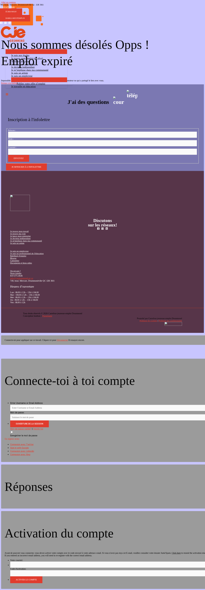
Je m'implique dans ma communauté (26, 241)
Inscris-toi (38, 429)
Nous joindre (15, 273)
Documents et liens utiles (21, 263)
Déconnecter (62, 340)
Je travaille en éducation (23, 86)
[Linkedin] (9, 23)
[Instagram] (5, 23)
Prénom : (12, 130)
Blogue (13, 258)
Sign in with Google (19, 448)
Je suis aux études (20, 55)
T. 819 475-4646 (7, 7)
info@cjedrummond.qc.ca (21, 278)
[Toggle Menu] (36, 51)
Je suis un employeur (21, 75)
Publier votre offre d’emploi (31, 83)
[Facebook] (1, 23)
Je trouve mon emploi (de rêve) (27, 58)
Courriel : (12, 147)
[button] (11, 11)
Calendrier (14, 261)
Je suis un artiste (19, 73)
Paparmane (47, 316)
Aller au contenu (8, 2)
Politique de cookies (148, 321)
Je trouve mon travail (19, 231)
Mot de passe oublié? (20, 429)
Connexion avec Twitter (22, 444)
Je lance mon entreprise (23, 64)
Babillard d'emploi (18, 256)
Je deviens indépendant (23, 67)
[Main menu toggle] (7, 94)
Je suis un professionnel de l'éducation (27, 253)
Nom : (11, 139)
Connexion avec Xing (20, 454)
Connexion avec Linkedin (22, 451)
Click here (176, 553)
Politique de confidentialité (170, 321)
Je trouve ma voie (20, 61)
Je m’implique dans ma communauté (29, 70)
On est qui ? (15, 271)
